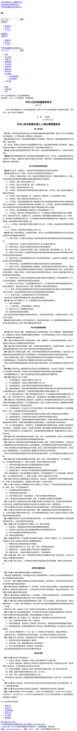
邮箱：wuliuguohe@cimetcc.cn (11, 729)
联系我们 (8, 718)
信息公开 (8, 708)
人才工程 (8, 81)
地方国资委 (9, 710)
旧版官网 (4, 34)
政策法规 (8, 62)
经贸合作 (8, 67)
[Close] (1, 17)
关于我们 (8, 715)
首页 (6, 54)
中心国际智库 (13, 76)
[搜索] (1, 9)
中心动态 (8, 57)
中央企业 (8, 713)
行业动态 (8, 64)
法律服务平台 (14, 4)
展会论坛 (8, 69)
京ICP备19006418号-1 (8, 722)
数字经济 (8, 71)
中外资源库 (5, 4)
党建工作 (8, 59)
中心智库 (8, 74)
